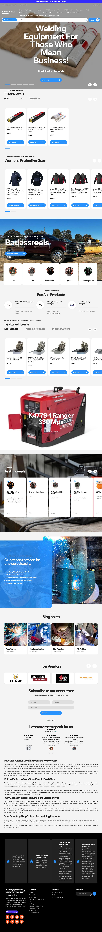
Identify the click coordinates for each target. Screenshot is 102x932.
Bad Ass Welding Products (8, 12)
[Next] (95, 99)
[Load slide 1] (7, 84)
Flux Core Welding (36, 649)
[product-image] (86, 678)
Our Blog (31, 904)
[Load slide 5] (31, 84)
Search (31, 892)
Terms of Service (34, 895)
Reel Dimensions (34, 912)
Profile (54, 895)
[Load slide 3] (19, 84)
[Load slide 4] (25, 84)
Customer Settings (57, 897)
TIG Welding (81, 649)
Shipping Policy (33, 910)
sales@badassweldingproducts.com (10, 5)
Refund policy (33, 897)
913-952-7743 (23, 5)
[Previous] (90, 99)
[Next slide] (95, 84)
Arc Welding (11, 649)
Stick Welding (58, 649)
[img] (51, 730)
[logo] (16, 678)
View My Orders (57, 892)
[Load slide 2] (13, 84)
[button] (50, 753)
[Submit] (94, 894)
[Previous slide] (90, 84)
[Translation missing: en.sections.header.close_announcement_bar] (100, 1)
